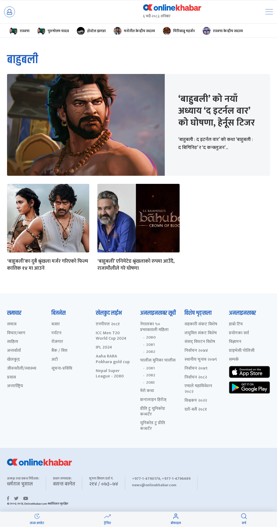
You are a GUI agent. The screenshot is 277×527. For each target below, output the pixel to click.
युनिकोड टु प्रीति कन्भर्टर (152, 426)
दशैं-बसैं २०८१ (195, 410)
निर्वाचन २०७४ (196, 351)
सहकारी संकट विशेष (200, 324)
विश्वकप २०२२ (195, 401)
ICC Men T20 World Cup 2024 (111, 336)
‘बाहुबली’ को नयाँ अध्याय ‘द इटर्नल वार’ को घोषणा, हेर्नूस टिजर (216, 111)
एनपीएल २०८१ (108, 324)
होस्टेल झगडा (96, 31)
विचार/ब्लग (16, 333)
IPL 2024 (104, 347)
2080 (151, 337)
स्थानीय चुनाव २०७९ (200, 360)
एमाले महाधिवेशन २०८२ (198, 389)
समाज (12, 324)
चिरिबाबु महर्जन (184, 31)
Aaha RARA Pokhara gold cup (113, 359)
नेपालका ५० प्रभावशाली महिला (154, 327)
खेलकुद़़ (13, 360)
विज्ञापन (235, 342)
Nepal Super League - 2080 (110, 374)
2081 (150, 344)
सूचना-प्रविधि (61, 368)
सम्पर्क (234, 360)
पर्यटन (56, 333)
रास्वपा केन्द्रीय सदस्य (228, 31)
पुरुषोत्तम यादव (58, 31)
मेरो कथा (147, 391)
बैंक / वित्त (59, 351)
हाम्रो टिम (236, 324)
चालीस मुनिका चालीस (158, 360)
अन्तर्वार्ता (14, 351)
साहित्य (12, 342)
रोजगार (57, 342)
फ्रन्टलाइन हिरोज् (153, 400)
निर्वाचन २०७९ (195, 368)
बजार (55, 324)
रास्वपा (24, 31)
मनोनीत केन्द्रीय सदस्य (139, 31)
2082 (150, 351)
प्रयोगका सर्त (239, 333)
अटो (54, 360)
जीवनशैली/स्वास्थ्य (21, 368)
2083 (150, 382)
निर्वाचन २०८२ (195, 377)
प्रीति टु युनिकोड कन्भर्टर (152, 411)
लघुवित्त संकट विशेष (200, 333)
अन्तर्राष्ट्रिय (15, 386)
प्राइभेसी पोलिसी (242, 351)
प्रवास (11, 377)
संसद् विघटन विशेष (199, 342)
